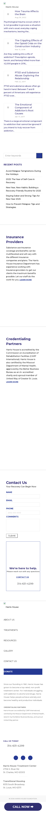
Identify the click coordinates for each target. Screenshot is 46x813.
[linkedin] (30, 758)
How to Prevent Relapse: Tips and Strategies (23, 205)
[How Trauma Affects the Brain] (8, 14)
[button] (39, 155)
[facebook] (16, 758)
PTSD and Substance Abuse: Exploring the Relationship (27, 75)
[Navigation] (41, 5)
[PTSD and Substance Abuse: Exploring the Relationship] (8, 75)
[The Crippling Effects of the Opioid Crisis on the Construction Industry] (8, 43)
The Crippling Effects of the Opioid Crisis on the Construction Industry (28, 43)
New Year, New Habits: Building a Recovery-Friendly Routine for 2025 (23, 189)
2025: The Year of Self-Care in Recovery (20, 181)
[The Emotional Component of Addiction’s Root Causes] (8, 107)
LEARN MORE (26, 280)
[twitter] (23, 758)
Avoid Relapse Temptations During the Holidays (23, 172)
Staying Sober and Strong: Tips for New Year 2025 (23, 197)
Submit (12, 536)
